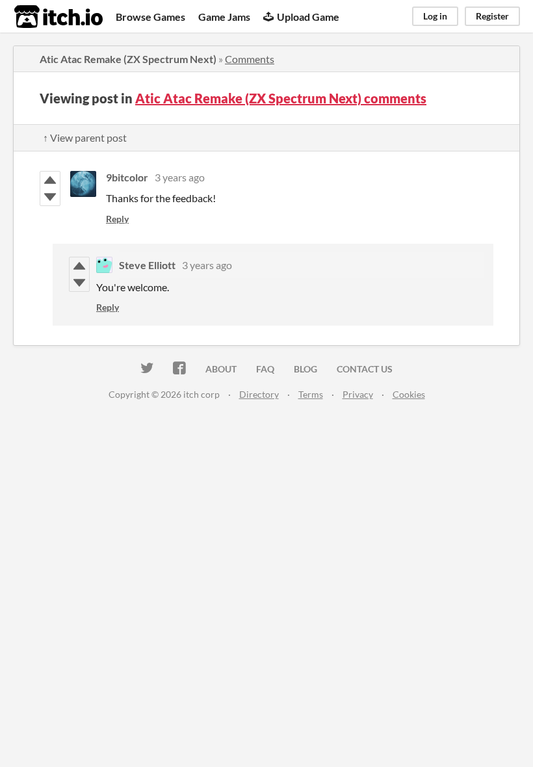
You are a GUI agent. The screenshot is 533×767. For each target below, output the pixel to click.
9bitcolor (127, 177)
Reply (117, 218)
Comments (249, 59)
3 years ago (180, 177)
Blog (305, 368)
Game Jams (224, 16)
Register (492, 15)
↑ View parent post (85, 137)
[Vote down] (50, 196)
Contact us (365, 368)
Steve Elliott (147, 265)
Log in (435, 15)
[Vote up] (50, 180)
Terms (310, 394)
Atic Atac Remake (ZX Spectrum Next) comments (280, 98)
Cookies (409, 394)
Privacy (358, 394)
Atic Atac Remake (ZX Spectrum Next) (128, 59)
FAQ (265, 368)
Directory (259, 394)
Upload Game (308, 16)
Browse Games (150, 16)
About (221, 368)
